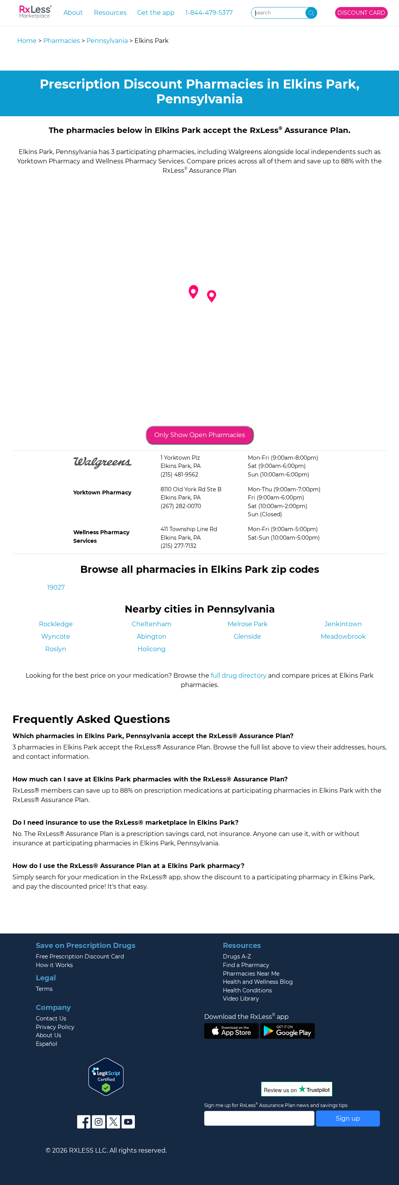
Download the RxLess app (246, 1016)
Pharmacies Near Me (251, 973)
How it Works (54, 965)
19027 (56, 587)
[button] (193, 293)
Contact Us (51, 1018)
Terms (44, 988)
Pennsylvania (107, 40)
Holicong (152, 649)
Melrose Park (248, 624)
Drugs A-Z (237, 956)
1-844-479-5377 (209, 12)
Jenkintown (343, 624)
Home (27, 40)
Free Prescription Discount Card (80, 956)
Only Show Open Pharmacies (199, 435)
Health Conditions (247, 990)
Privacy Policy (55, 1027)
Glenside (247, 636)
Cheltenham (151, 624)
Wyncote (55, 636)
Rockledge (56, 624)
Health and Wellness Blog (258, 981)
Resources (110, 12)
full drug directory (239, 675)
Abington (151, 636)
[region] (199, 300)
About (73, 12)
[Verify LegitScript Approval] (106, 1076)
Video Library (241, 998)
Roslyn (55, 649)
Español (46, 1043)
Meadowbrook (343, 636)
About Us (48, 1035)
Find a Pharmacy (246, 965)
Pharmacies (61, 40)
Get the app (156, 12)
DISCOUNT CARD (361, 12)
